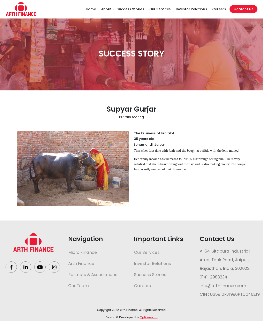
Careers (219, 9)
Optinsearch (149, 317)
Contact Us (243, 9)
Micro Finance (82, 252)
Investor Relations (191, 9)
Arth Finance (81, 263)
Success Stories (130, 9)
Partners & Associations (92, 274)
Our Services (160, 9)
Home (91, 9)
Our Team (78, 286)
